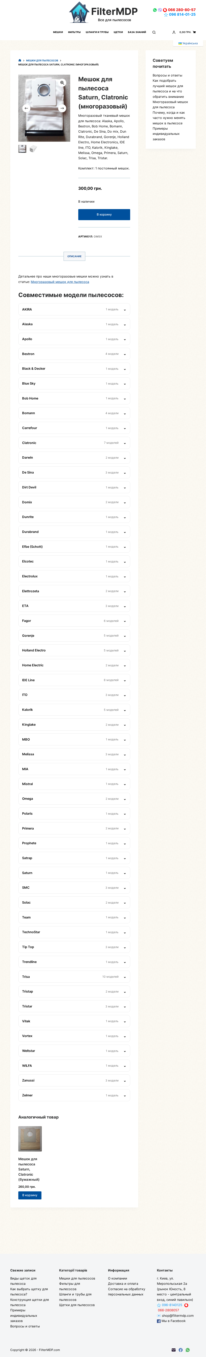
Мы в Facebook (173, 1321)
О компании (117, 1278)
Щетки (118, 32)
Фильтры (74, 32)
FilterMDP (114, 11)
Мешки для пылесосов (77, 1278)
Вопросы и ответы (167, 75)
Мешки (58, 32)
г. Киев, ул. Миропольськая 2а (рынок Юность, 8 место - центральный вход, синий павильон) (175, 1289)
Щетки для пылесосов (77, 1305)
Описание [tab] (74, 256)
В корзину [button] (29, 1195)
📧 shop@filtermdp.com (175, 1316)
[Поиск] (154, 32)
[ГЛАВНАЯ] (19, 60)
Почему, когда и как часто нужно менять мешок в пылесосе (169, 117)
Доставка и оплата (123, 1284)
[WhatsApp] (188, 1350)
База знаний (137, 32)
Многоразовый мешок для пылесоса (60, 282)
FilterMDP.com (49, 1350)
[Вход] (173, 32)
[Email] (174, 1350)
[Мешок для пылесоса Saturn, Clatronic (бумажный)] (30, 1139)
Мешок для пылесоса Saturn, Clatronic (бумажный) (29, 1169)
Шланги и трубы (97, 32)
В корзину (104, 214)
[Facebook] (181, 1350)
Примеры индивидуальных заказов (166, 133)
